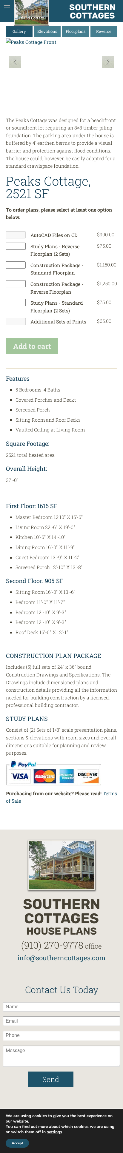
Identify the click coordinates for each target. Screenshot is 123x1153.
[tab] (19, 31)
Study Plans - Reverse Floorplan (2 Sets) (54, 250)
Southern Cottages (92, 11)
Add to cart (32, 346)
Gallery (19, 31)
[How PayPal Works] (53, 772)
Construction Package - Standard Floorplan (56, 269)
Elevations (47, 31)
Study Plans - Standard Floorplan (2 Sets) (56, 307)
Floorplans (76, 31)
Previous (15, 62)
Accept (17, 1143)
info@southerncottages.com (61, 957)
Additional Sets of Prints (58, 321)
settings (54, 1132)
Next (108, 62)
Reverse (103, 31)
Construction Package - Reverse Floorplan (56, 288)
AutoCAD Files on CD (54, 235)
